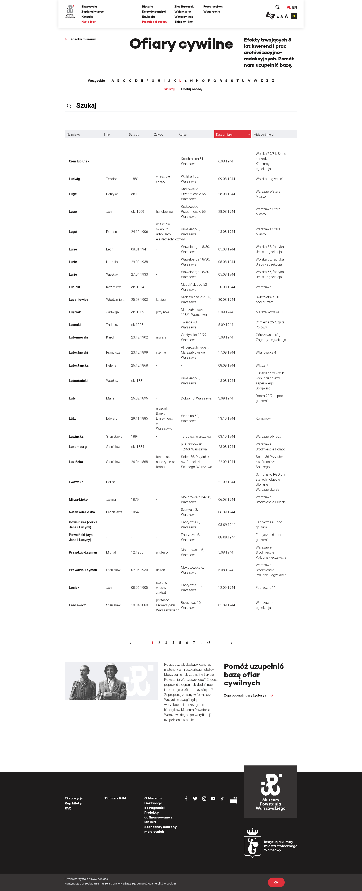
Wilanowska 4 (266, 352)
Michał (111, 552)
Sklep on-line (184, 21)
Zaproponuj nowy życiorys (245, 695)
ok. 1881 (137, 381)
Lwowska (76, 482)
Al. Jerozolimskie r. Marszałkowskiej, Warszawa (195, 352)
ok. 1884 (137, 447)
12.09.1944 (226, 588)
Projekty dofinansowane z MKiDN (158, 817)
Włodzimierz (115, 300)
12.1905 (137, 552)
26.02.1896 (139, 398)
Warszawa (263, 287)
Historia (147, 6)
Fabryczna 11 (266, 588)
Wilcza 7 (262, 365)
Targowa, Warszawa (196, 436)
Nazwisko (73, 134)
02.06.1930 (139, 570)
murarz (161, 337)
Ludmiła (112, 262)
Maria (110, 398)
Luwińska (76, 436)
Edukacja (148, 16)
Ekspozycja (89, 6)
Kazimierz (113, 287)
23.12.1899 (139, 352)
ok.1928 (137, 325)
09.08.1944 (226, 179)
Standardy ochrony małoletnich (160, 829)
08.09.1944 (226, 365)
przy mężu (163, 312)
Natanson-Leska (82, 512)
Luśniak (75, 312)
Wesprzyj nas (184, 16)
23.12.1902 (139, 337)
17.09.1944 (226, 352)
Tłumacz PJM (115, 798)
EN (294, 7)
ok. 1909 (137, 212)
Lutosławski (78, 352)
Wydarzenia (211, 11)
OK (276, 882)
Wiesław (112, 274)
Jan (109, 212)
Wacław (112, 381)
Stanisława (114, 436)
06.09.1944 (226, 512)
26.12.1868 (139, 365)
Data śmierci (224, 134)
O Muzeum (153, 798)
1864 (135, 512)
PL (289, 7)
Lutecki (75, 325)
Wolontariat (183, 11)
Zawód (158, 134)
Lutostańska (79, 365)
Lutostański (78, 381)
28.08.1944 (226, 194)
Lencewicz (77, 605)
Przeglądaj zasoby (154, 21)
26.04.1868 (139, 462)
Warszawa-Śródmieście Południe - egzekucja (271, 552)
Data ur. (134, 134)
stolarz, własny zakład (161, 588)
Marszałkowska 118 (271, 312)
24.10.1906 (139, 232)
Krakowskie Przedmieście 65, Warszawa (193, 194)
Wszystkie (96, 80)
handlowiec (164, 212)
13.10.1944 (226, 418)
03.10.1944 (226, 436)
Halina (110, 482)
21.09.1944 (226, 482)
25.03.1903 (139, 300)
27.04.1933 (139, 274)
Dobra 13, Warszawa (196, 398)
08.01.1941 (139, 249)
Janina (111, 500)
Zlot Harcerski (184, 6)
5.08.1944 (225, 337)
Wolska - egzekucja (270, 179)
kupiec (161, 300)
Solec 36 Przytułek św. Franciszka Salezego (269, 462)
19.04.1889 (139, 605)
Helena (111, 365)
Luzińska (76, 462)
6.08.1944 (225, 161)
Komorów (263, 418)
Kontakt (87, 16)
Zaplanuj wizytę (92, 11)
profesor (162, 552)
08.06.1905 (139, 588)
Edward (111, 418)
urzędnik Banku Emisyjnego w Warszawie (164, 418)
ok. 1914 (137, 287)
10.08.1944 (226, 287)
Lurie (73, 249)
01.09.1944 (226, 605)
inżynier (161, 352)
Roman (111, 232)
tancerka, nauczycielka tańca (165, 462)
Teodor (111, 179)
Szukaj (169, 89)
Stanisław (113, 570)
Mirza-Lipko (78, 500)
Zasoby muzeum (83, 39)
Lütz (72, 418)
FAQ (68, 808)
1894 (135, 436)
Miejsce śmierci (264, 134)
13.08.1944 (226, 232)
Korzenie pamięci (154, 11)
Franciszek (114, 352)
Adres (183, 134)
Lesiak (74, 588)
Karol (110, 337)
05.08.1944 (226, 249)
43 (209, 643)
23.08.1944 (226, 447)
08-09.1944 (226, 525)
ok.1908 (137, 194)
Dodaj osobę (191, 89)
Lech (109, 249)
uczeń (160, 570)
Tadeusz (112, 325)
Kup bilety (88, 21)
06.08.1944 (226, 500)
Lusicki (74, 287)
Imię (107, 134)
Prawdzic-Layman (83, 552)
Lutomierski (78, 337)
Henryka (112, 194)
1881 (135, 179)
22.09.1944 (226, 462)
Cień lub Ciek (79, 161)
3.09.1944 (225, 398)
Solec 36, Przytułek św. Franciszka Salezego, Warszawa (196, 462)
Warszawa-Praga (268, 436)
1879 (135, 500)
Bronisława (114, 512)
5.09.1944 (225, 312)
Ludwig (74, 179)
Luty (72, 398)
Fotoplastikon (212, 6)
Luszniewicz (78, 300)
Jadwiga (112, 312)
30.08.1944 (226, 300)
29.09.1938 (139, 262)
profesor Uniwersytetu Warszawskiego (168, 605)
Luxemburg (78, 447)
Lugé (73, 194)
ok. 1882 (137, 312)
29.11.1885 (139, 418)
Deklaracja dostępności (154, 805)
